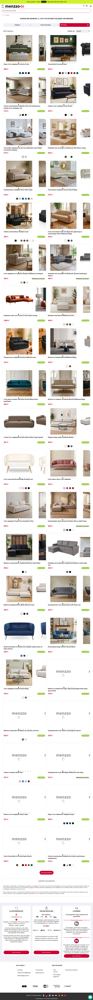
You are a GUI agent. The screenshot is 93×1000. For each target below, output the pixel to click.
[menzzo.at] (56, 995)
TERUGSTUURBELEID (24, 972)
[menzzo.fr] (43, 995)
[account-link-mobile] (84, 6)
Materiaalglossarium (23, 975)
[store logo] (43, 6)
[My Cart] (87, 6)
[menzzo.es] (62, 995)
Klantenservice (40, 972)
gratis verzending (46, 25)
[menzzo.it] (49, 995)
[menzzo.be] (59, 995)
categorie (17, 25)
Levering (19, 970)
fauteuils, (36, 893)
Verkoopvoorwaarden (71, 970)
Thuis (3, 15)
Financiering (39, 970)
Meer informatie (16, 952)
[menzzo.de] (46, 995)
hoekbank (31, 887)
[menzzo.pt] (65, 995)
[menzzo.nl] (52, 995)
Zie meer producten (46, 872)
